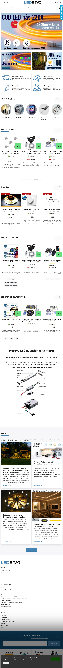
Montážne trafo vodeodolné (11, 285)
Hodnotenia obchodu (6, 606)
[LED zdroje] (12, 109)
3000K (47, 279)
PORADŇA (56, 2)
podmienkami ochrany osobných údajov (39, 638)
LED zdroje (3, 623)
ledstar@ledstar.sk (5, 570)
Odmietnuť (55, 664)
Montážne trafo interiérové (11, 282)
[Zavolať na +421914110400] (5, 3)
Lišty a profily (4, 625)
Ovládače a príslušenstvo (7, 621)
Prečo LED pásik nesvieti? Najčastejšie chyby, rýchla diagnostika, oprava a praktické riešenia (46, 463)
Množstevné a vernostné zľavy (8, 591)
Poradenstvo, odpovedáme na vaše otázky (11, 602)
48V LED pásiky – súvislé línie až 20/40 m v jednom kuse (47, 525)
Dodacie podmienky (6, 589)
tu (32, 659)
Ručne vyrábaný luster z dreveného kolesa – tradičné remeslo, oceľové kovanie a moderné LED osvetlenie (14, 516)
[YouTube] (6, 578)
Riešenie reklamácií (6, 600)
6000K (57, 279)
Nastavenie (5, 662)
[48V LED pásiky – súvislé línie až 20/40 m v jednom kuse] (47, 521)
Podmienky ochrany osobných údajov (10, 596)
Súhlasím (55, 659)
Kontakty (3, 592)
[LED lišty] (50, 109)
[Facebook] (2, 3)
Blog (2, 627)
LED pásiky (3, 615)
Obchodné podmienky (6, 594)
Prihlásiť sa (54, 643)
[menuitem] (5, 8)
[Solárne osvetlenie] (37, 109)
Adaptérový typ (11, 279)
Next (60, 99)
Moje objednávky (5, 604)
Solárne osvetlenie (5, 619)
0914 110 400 (4, 572)
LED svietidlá (4, 617)
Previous (56, 99)
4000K (52, 279)
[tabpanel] (10, 153)
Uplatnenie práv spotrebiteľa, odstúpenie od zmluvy (14, 598)
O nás (2, 587)
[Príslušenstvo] (25, 109)
